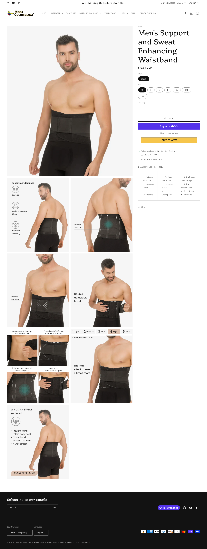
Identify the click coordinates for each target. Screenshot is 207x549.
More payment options (169, 133)
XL (177, 90)
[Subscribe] (54, 507)
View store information (151, 159)
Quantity (141, 102)
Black (143, 79)
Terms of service (66, 543)
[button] (56, 13)
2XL (186, 90)
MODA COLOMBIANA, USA (22, 543)
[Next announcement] (141, 2)
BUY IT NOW (169, 140)
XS (142, 90)
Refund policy (39, 543)
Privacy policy (52, 543)
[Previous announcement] (66, 2)
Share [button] (144, 207)
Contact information (82, 543)
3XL (142, 96)
